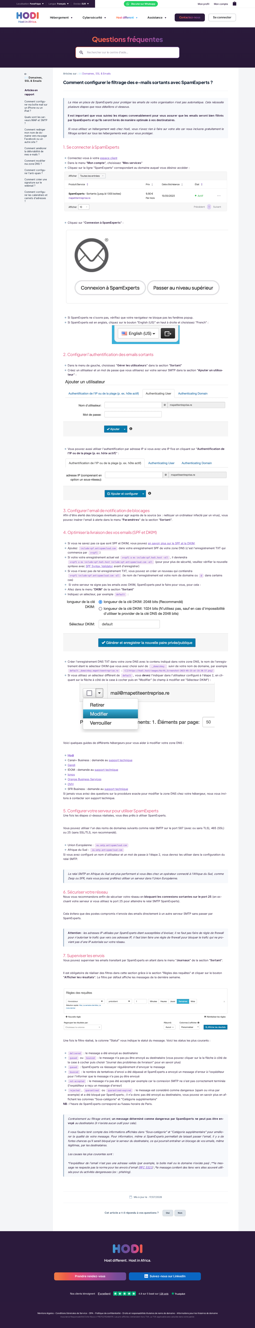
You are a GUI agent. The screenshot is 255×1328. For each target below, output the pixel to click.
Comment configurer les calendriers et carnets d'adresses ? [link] (36, 197)
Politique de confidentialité (108, 1313)
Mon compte (221, 3)
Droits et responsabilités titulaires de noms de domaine (148, 1313)
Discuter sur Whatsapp (143, 3)
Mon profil (203, 3)
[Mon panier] (235, 4)
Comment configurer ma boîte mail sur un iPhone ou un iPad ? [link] (35, 106)
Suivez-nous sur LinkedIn (167, 1276)
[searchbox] (127, 52)
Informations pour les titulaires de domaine (197, 1313)
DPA (91, 1313)
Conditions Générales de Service (71, 1313)
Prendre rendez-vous (90, 1276)
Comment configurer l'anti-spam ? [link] (35, 172)
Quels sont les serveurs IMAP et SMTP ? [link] (35, 120)
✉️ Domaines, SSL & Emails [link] (95, 73)
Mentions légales (45, 1313)
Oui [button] (168, 1212)
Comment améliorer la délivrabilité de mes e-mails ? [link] (35, 151)
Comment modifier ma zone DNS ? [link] (34, 162)
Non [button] (180, 1212)
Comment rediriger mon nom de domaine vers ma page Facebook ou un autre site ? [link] (35, 135)
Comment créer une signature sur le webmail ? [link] (35, 182)
